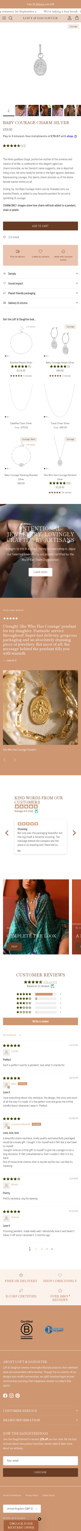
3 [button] (42, 1249)
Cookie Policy (48, 1495)
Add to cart (40, 226)
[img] (42, 806)
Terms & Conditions (12, 1495)
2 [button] (36, 1249)
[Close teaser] (39, 1519)
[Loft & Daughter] (40, 18)
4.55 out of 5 (50, 982)
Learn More (40, 572)
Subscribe (40, 1472)
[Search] (12, 18)
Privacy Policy (31, 1495)
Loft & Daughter (18, 1518)
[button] (12, 145)
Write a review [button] (40, 1021)
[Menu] (4, 18)
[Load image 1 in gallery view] (40, 62)
